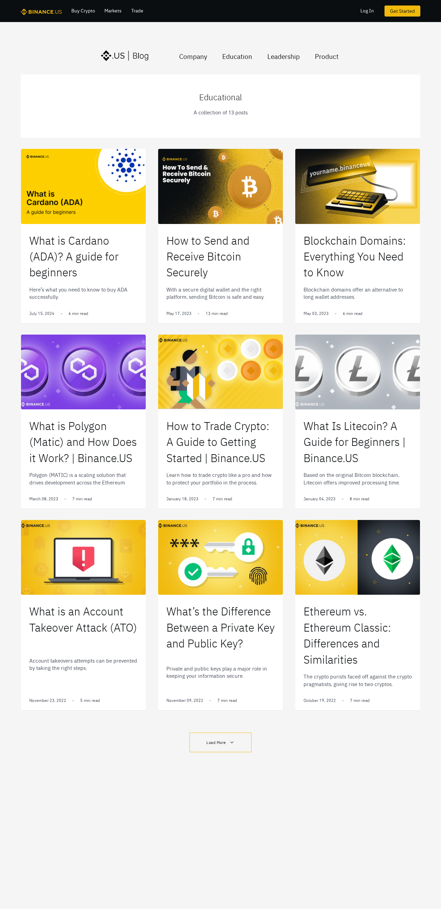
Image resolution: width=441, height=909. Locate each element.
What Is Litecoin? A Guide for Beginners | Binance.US (355, 441)
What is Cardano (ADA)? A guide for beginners (74, 256)
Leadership (283, 56)
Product (327, 56)
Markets (113, 10)
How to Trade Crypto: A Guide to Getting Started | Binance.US (217, 441)
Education (237, 56)
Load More (216, 742)
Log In (367, 10)
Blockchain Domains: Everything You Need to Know (355, 256)
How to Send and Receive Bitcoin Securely (207, 256)
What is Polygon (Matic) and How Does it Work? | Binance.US (83, 441)
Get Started (402, 10)
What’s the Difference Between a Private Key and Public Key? (220, 626)
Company (193, 56)
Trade (137, 10)
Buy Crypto (83, 10)
